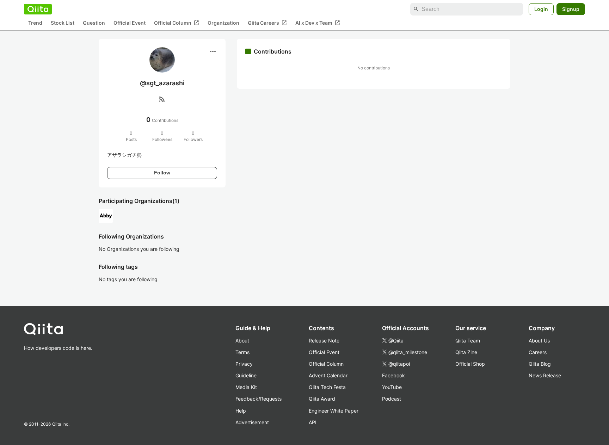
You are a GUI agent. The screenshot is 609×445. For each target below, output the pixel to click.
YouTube (392, 387)
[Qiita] (38, 9)
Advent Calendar (328, 375)
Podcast (391, 399)
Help (240, 411)
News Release (545, 375)
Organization (223, 23)
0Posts (131, 136)
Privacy (244, 364)
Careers (538, 352)
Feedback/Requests (258, 399)
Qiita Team (467, 341)
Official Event (129, 23)
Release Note (324, 341)
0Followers (193, 136)
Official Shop (470, 364)
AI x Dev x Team (317, 22)
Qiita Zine (466, 352)
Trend (35, 23)
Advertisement (252, 422)
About (242, 341)
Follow (162, 172)
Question (94, 23)
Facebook (393, 375)
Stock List (62, 23)
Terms (242, 352)
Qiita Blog (540, 364)
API (312, 422)
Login (541, 9)
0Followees (162, 136)
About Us (539, 341)
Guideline (246, 375)
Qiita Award (322, 399)
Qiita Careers (267, 22)
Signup (570, 9)
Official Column (176, 22)
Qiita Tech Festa (327, 387)
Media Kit (246, 387)
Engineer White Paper (333, 411)
